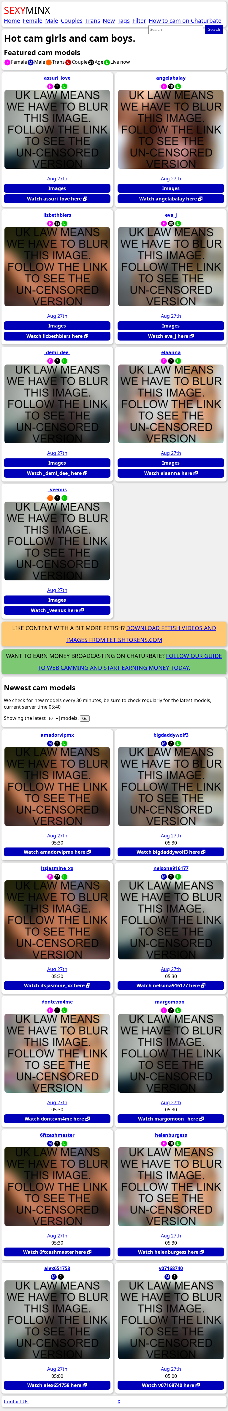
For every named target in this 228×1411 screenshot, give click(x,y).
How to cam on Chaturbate (185, 21)
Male (51, 21)
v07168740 (171, 1268)
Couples (72, 21)
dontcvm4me (57, 1002)
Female (32, 21)
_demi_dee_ (57, 352)
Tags (124, 21)
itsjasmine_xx (57, 868)
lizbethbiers (57, 215)
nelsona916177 (171, 868)
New (109, 21)
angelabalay (171, 78)
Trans (92, 21)
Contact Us (16, 1401)
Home (12, 21)
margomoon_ (171, 1002)
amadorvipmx (57, 735)
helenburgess (171, 1135)
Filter (139, 21)
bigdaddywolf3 (171, 735)
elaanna (171, 352)
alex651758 (57, 1268)
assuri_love (57, 78)
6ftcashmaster (57, 1135)
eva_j (171, 215)
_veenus (57, 489)
